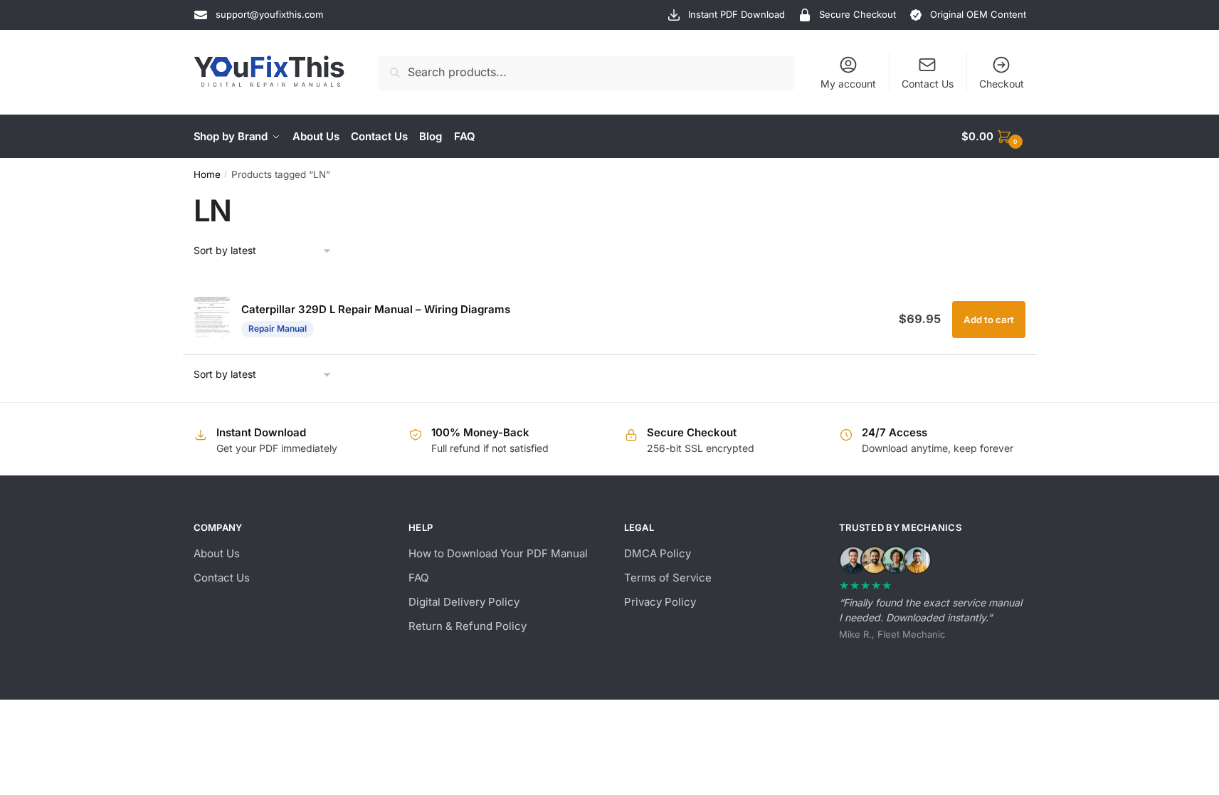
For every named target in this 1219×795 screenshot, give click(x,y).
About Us (217, 553)
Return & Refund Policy (467, 626)
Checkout (1001, 84)
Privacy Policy (660, 602)
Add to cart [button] (989, 319)
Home (207, 174)
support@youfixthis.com (269, 14)
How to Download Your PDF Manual (498, 553)
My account (848, 84)
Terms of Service (668, 577)
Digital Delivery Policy (463, 602)
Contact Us (928, 84)
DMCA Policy (657, 553)
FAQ (418, 577)
